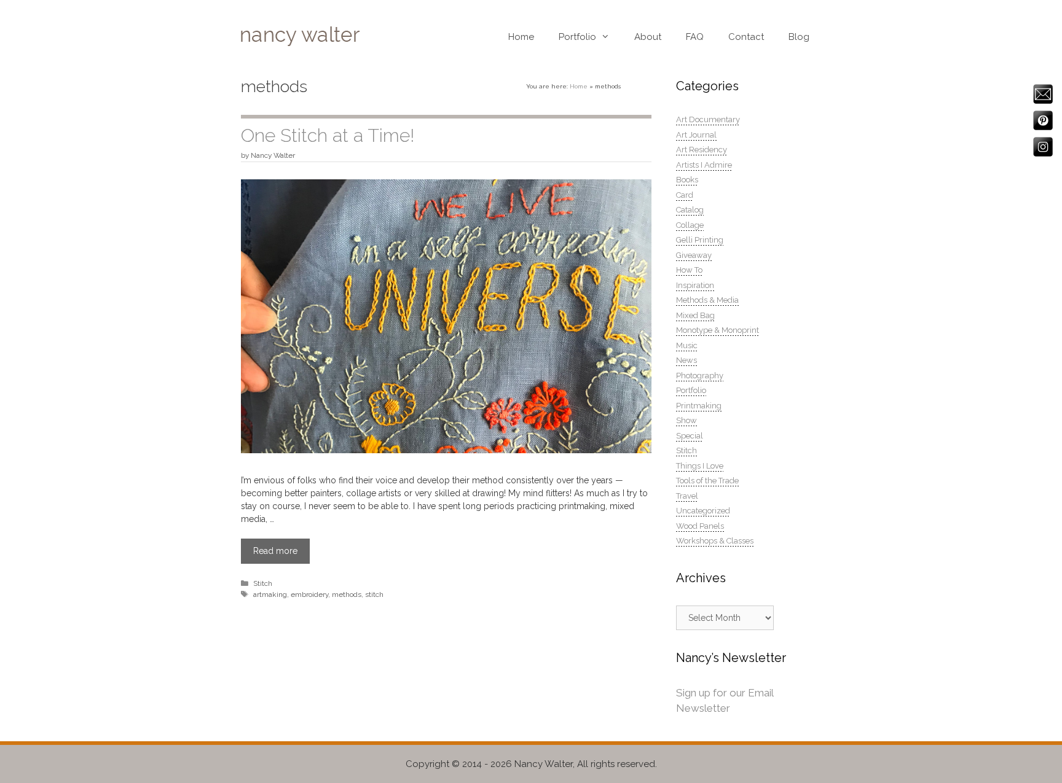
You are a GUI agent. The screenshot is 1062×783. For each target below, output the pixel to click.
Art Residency (701, 149)
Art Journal (696, 134)
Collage (690, 225)
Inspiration (695, 285)
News (686, 360)
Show (686, 420)
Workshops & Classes (714, 540)
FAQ (695, 36)
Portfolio (577, 36)
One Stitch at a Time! (327, 135)
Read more (275, 551)
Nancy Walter (543, 763)
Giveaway (694, 255)
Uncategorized (703, 510)
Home (521, 36)
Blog (799, 36)
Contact (746, 36)
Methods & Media (707, 300)
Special (689, 435)
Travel (687, 496)
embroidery (309, 594)
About (647, 36)
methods (346, 594)
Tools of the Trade (707, 480)
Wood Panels (700, 526)
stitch (374, 594)
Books (687, 179)
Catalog (690, 209)
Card (684, 195)
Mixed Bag (695, 315)
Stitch (262, 583)
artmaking (270, 594)
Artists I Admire (704, 164)
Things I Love (699, 465)
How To (689, 270)
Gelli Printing (699, 239)
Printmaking (699, 405)
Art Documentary (708, 119)
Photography (699, 375)
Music (687, 345)
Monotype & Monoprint (717, 330)
